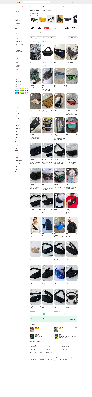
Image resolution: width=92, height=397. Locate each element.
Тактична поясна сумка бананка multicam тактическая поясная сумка (47, 113)
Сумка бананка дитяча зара (71, 88)
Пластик (17, 134)
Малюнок (18, 168)
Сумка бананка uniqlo (39, 329)
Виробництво (18, 98)
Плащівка (18, 136)
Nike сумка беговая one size (59, 63)
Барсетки (47, 359)
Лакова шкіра (18, 128)
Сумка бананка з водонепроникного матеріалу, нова (45, 65)
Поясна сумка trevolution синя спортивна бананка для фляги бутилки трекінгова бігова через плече (59, 237)
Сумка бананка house (70, 309)
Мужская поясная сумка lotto (59, 187)
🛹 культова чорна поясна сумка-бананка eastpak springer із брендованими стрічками (35, 138)
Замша (17, 126)
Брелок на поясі (49, 352)
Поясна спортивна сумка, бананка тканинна (47, 163)
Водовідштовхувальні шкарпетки (36, 345)
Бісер (17, 123)
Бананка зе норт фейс (66, 345)
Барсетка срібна (65, 350)
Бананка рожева (33, 111)
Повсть (17, 137)
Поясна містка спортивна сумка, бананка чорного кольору (59, 163)
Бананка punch (64, 349)
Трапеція (17, 148)
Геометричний (19, 160)
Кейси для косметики (35, 362)
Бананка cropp (33, 348)
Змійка (17, 113)
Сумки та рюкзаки (18, 13)
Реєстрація (75, 2)
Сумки (32, 357)
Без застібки (18, 110)
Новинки (58, 6)
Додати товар (54, 2)
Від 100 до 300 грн (19, 33)
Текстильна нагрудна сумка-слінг (47, 237)
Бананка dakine (33, 346)
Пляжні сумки (41, 359)
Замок (17, 111)
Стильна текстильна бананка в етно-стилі (47, 189)
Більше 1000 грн (18, 41)
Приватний (18, 104)
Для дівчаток (18, 82)
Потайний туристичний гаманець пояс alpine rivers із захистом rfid (59, 89)
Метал (17, 131)
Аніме (17, 157)
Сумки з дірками (33, 349)
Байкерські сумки (65, 346)
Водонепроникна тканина (51, 343)
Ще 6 (16, 171)
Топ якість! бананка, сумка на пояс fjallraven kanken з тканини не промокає (71, 188)
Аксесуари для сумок (64, 359)
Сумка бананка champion (35, 350)
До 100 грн (17, 31)
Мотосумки (32, 343)
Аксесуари (17, 11)
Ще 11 (16, 139)
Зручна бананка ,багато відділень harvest (70, 237)
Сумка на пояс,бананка (70, 284)
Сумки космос (48, 346)
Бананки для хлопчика (46, 135)
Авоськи (57, 359)
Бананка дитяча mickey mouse (58, 285)
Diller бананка (64, 348)
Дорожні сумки (65, 357)
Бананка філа (48, 349)
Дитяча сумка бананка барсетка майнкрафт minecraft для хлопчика (67, 337)
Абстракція (18, 155)
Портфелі (52, 359)
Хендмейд (32, 6)
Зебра (17, 162)
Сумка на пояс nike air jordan (71, 213)
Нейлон (17, 133)
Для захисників (52, 6)
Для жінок (18, 79)
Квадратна (18, 143)
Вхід (71, 2)
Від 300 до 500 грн (19, 36)
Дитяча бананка (69, 135)
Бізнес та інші (18, 105)
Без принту (18, 158)
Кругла (17, 145)
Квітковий (18, 165)
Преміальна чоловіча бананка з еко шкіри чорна (59, 213)
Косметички (42, 362)
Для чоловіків (18, 81)
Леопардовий (18, 166)
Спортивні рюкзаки (34, 359)
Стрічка (63, 6)
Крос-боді (41, 357)
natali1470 (61, 327)
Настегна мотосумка (66, 343)
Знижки (25, 6)
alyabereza (37, 327)
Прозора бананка (49, 345)
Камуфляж (18, 163)
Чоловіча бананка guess (50, 348)
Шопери (45, 357)
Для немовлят (18, 84)
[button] (30, 19)
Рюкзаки (35, 357)
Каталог (18, 6)
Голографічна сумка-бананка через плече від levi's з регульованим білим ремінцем (59, 139)
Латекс (17, 129)
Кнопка (17, 114)
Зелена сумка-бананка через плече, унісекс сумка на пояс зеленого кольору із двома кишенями (35, 87)
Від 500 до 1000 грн (19, 38)
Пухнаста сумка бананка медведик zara (34, 261)
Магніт (17, 116)
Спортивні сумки (73, 357)
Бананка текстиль (69, 62)
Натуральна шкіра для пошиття (36, 352)
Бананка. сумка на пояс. (34, 63)
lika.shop (60, 334)
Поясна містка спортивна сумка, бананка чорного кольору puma (35, 188)
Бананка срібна (49, 350)
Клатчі (50, 357)
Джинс (17, 125)
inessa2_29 (37, 334)
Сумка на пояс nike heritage (35, 237)
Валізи (60, 357)
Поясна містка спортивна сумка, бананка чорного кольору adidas (47, 213)
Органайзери (54, 357)
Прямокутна (18, 146)
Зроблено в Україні (41, 6)
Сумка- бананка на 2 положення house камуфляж (47, 90)
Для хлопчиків (18, 78)
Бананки (17, 14)
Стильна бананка (62, 329)
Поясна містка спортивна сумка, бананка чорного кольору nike (35, 163)
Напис (17, 169)
